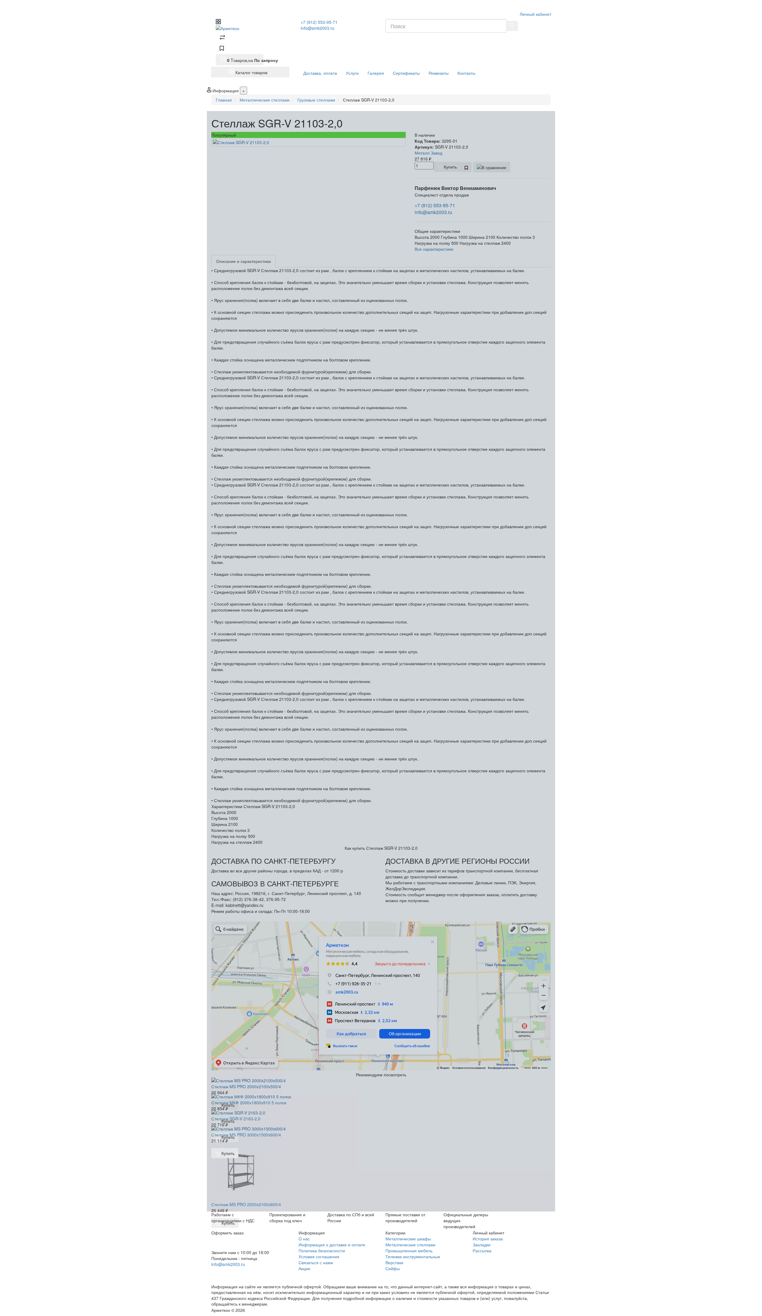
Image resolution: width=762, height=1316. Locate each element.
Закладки (482, 1245)
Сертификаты (406, 73)
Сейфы (392, 1268)
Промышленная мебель (408, 1250)
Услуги (352, 73)
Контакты (466, 73)
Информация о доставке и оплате (332, 1245)
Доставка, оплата (320, 73)
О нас (304, 1239)
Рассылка (482, 1250)
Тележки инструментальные (412, 1256)
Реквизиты (439, 73)
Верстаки (394, 1262)
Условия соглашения (319, 1256)
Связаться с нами (316, 1262)
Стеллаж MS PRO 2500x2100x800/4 (246, 1204)
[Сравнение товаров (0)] (222, 38)
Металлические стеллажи (410, 1245)
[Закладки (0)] (222, 48)
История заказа (488, 1239)
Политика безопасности (322, 1250)
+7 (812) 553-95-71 (319, 22)
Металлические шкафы (408, 1239)
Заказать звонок (233, 1272)
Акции (304, 1268)
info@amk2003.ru (317, 28)
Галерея (376, 73)
